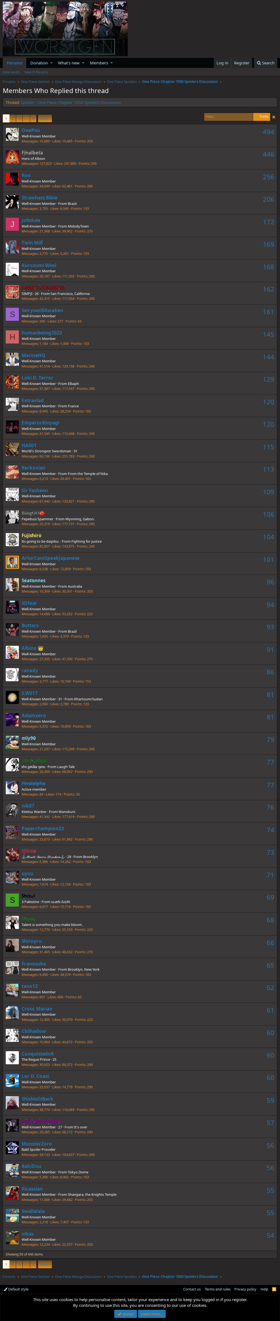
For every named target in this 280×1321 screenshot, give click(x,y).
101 (268, 559)
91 (270, 649)
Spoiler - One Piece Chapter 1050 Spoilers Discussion (71, 102)
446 (268, 154)
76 (270, 807)
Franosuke (34, 964)
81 (270, 694)
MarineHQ (33, 355)
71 (270, 874)
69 (270, 897)
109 (268, 491)
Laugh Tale (66, 766)
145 (268, 334)
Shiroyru (32, 941)
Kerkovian (33, 468)
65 (270, 965)
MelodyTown (78, 226)
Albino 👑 (32, 648)
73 (270, 852)
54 (270, 1235)
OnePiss (31, 130)
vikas (28, 1234)
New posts (11, 72)
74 (270, 829)
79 (270, 739)
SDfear (29, 603)
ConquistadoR (38, 1054)
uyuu (27, 873)
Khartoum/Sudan (88, 699)
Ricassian (32, 1189)
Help (264, 1289)
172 (268, 221)
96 (270, 581)
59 (270, 1100)
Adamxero (34, 715)
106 (268, 514)
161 (268, 311)
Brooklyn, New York (84, 969)
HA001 (29, 445)
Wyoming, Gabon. (80, 518)
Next (44, 118)
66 (270, 942)
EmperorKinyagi (40, 423)
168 (268, 266)
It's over (80, 1127)
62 (270, 987)
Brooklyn (90, 856)
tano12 (30, 986)
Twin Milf (32, 243)
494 (268, 131)
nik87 (28, 806)
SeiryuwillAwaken (42, 310)
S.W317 (30, 693)
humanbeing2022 (42, 333)
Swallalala (33, 1211)
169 (268, 244)
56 (270, 1145)
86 (270, 671)
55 (270, 1190)
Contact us (192, 1289)
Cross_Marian (37, 1009)
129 (268, 379)
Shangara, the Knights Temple (92, 1194)
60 (270, 1032)
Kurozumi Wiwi (39, 265)
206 (268, 199)
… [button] (26, 118)
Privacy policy (245, 1289)
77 (270, 761)
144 (268, 356)
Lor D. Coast (35, 1076)
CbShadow (34, 1031)
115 (268, 446)
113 (268, 469)
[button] (51, 63)
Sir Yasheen (35, 490)
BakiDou (31, 1166)
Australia (75, 586)
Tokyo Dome (78, 1172)
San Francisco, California (70, 293)
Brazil (72, 203)
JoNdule (31, 220)
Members (99, 62)
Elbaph (73, 383)
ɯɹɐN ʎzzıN (60, 901)
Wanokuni (67, 811)
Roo (26, 175)
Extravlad (33, 400)
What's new (69, 62)
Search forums (36, 72)
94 (270, 604)
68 (270, 919)
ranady (30, 670)
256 (268, 176)
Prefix (264, 117)
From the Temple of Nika (88, 473)
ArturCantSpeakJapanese (51, 558)
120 (268, 401)
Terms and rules (218, 1289)
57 (270, 1122)
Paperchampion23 (43, 828)
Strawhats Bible (39, 198)
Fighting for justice (86, 541)
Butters (30, 625)
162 (268, 289)
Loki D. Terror (37, 378)
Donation (39, 62)
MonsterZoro (37, 1144)
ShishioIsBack (37, 1099)
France (73, 406)
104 (268, 536)
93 (270, 626)
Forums (14, 62)
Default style (17, 1289)
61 (270, 1010)
